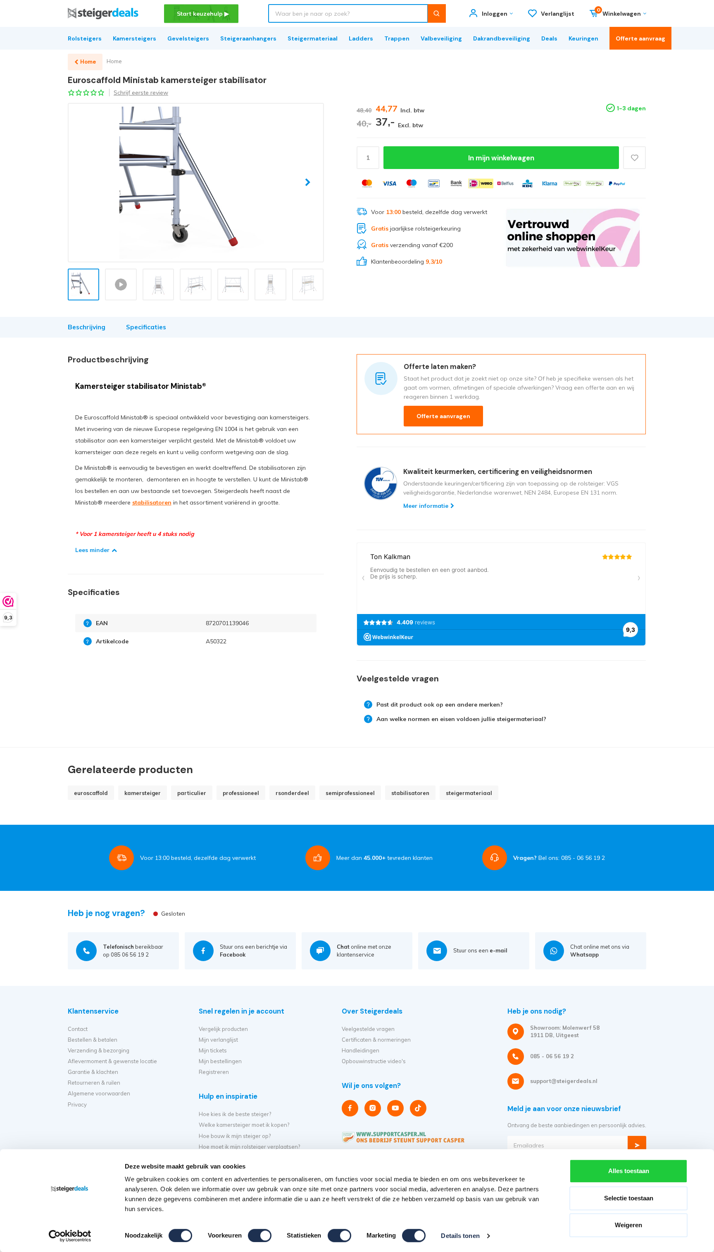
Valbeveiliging (441, 38)
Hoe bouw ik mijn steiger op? (235, 1136)
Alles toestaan (628, 1170)
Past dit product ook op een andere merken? (439, 704)
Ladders (361, 38)
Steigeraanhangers (248, 38)
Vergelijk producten (223, 1029)
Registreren (214, 1072)
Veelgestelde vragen (368, 1029)
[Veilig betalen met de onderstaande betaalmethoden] (367, 183)
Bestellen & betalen (92, 1039)
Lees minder (92, 550)
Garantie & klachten (93, 1072)
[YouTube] (395, 1108)
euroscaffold (91, 793)
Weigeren (628, 1224)
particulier (191, 793)
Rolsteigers (85, 38)
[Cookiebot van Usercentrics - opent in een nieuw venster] (70, 1236)
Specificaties (146, 327)
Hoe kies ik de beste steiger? (235, 1114)
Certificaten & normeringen (376, 1039)
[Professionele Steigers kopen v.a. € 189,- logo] (103, 13)
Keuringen (583, 38)
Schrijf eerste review (141, 92)
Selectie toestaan (628, 1198)
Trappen (396, 38)
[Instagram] (372, 1108)
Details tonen (460, 1235)
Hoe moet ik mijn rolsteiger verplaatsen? (249, 1146)
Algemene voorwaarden (99, 1093)
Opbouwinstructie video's (374, 1061)
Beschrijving (86, 327)
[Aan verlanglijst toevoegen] (634, 157)
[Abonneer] (637, 1145)
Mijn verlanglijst (218, 1039)
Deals (549, 38)
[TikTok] (418, 1108)
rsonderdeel (292, 793)
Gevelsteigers (188, 38)
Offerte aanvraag (640, 38)
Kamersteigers (134, 38)
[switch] (259, 1235)
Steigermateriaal (313, 38)
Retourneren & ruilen (94, 1082)
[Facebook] (350, 1108)
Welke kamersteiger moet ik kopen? (244, 1124)
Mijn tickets (213, 1050)
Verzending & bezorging (98, 1050)
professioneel (241, 793)
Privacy (77, 1104)
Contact (78, 1029)
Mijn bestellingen (220, 1061)
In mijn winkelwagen (501, 157)
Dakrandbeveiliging (501, 38)
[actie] (572, 237)
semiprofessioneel (350, 793)
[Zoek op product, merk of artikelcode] (436, 13)
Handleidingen (360, 1050)
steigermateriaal (469, 793)
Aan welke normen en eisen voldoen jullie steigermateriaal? (461, 719)
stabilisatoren (151, 502)
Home (114, 61)
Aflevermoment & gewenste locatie (112, 1061)
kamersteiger (142, 793)
